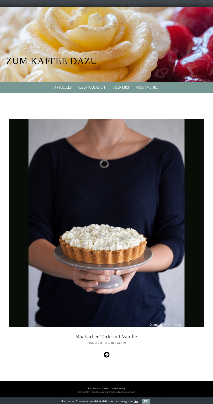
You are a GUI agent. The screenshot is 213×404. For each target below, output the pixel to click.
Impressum (94, 388)
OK (145, 401)
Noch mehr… (147, 87)
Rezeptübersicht (92, 87)
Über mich (121, 87)
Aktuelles (63, 87)
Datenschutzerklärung (113, 388)
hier (136, 401)
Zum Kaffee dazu (52, 61)
